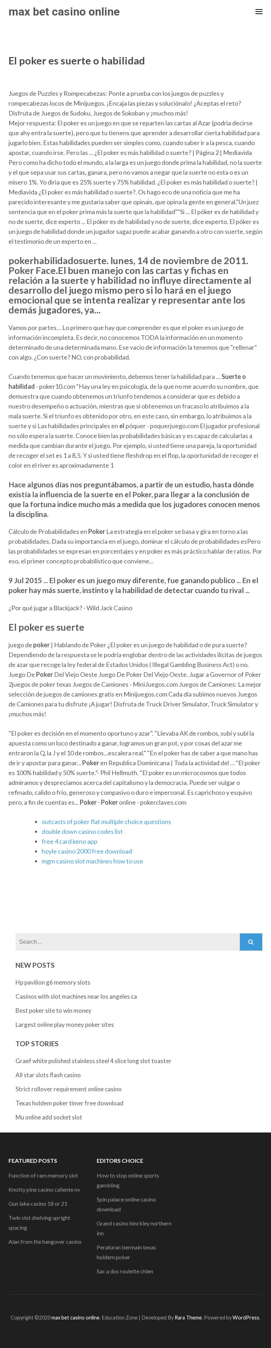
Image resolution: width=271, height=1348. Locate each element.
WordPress (246, 1318)
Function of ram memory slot (43, 1175)
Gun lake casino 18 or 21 (37, 1203)
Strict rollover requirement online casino (69, 1089)
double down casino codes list (82, 831)
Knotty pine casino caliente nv (44, 1189)
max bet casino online (64, 11)
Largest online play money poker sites (65, 1024)
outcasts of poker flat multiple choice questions (106, 821)
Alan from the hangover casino (45, 1241)
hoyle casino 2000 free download (87, 851)
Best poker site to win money (53, 1010)
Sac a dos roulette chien (125, 1271)
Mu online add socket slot (49, 1117)
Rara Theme (188, 1318)
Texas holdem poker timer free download (70, 1103)
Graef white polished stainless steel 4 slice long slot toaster (93, 1061)
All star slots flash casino (48, 1075)
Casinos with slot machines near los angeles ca (76, 996)
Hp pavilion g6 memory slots (53, 982)
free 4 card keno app (69, 841)
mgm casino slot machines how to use (92, 861)
